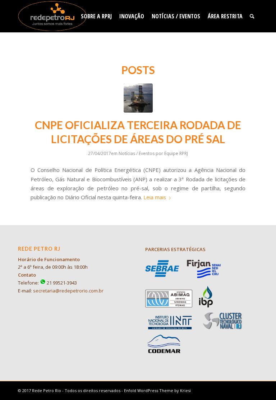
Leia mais (154, 197)
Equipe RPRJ (176, 153)
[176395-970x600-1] (138, 98)
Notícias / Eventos (137, 153)
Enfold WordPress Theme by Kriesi (157, 390)
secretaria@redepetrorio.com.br (68, 290)
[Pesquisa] (252, 16)
